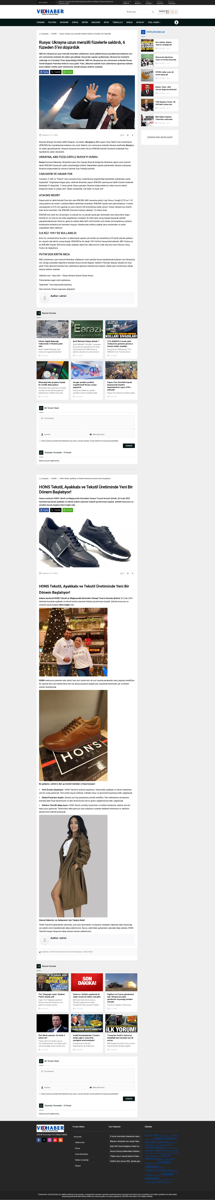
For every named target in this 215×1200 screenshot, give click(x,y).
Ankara (162, 1136)
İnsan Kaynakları (81, 1154)
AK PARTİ (154, 1135)
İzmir (170, 1182)
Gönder (69, 72)
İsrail (160, 1182)
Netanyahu (163, 1153)
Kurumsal (77, 1137)
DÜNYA (54, 34)
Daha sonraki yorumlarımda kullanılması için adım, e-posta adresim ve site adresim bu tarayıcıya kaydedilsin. (80, 441)
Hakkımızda (79, 1142)
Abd (147, 1135)
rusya (159, 1156)
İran (156, 1182)
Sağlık (158, 1159)
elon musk (156, 1145)
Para (171, 1153)
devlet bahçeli (149, 1139)
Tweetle (57, 72)
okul (168, 1153)
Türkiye (148, 1175)
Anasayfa (45, 34)
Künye (77, 1148)
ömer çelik (171, 1180)
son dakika (165, 1159)
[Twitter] (44, 1140)
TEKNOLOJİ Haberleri (158, 1170)
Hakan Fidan (149, 1153)
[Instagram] (50, 1140)
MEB (158, 1153)
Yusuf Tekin (163, 1180)
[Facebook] (39, 1140)
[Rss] (60, 1140)
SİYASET (155, 1164)
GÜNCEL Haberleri (154, 1150)
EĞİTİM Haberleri (154, 1147)
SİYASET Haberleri (158, 1164)
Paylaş (45, 72)
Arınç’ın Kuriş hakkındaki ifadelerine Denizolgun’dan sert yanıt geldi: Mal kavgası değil (84, 2)
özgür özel (149, 1182)
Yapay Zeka (156, 1175)
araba (167, 1136)
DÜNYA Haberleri (165, 1138)
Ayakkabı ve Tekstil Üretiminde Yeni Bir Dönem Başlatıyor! (62, 952)
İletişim (78, 1166)
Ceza (171, 1136)
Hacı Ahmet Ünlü (171, 1151)
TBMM (162, 1168)
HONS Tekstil (88, 952)
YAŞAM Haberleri (159, 1176)
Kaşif (155, 1153)
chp (175, 1135)
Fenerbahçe (168, 1148)
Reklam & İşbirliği (81, 1160)
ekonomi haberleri (157, 1142)
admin (62, 295)
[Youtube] (55, 1140)
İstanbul (166, 1182)
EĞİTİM (169, 1145)
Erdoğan (163, 1145)
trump (175, 1171)
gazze (175, 1148)
